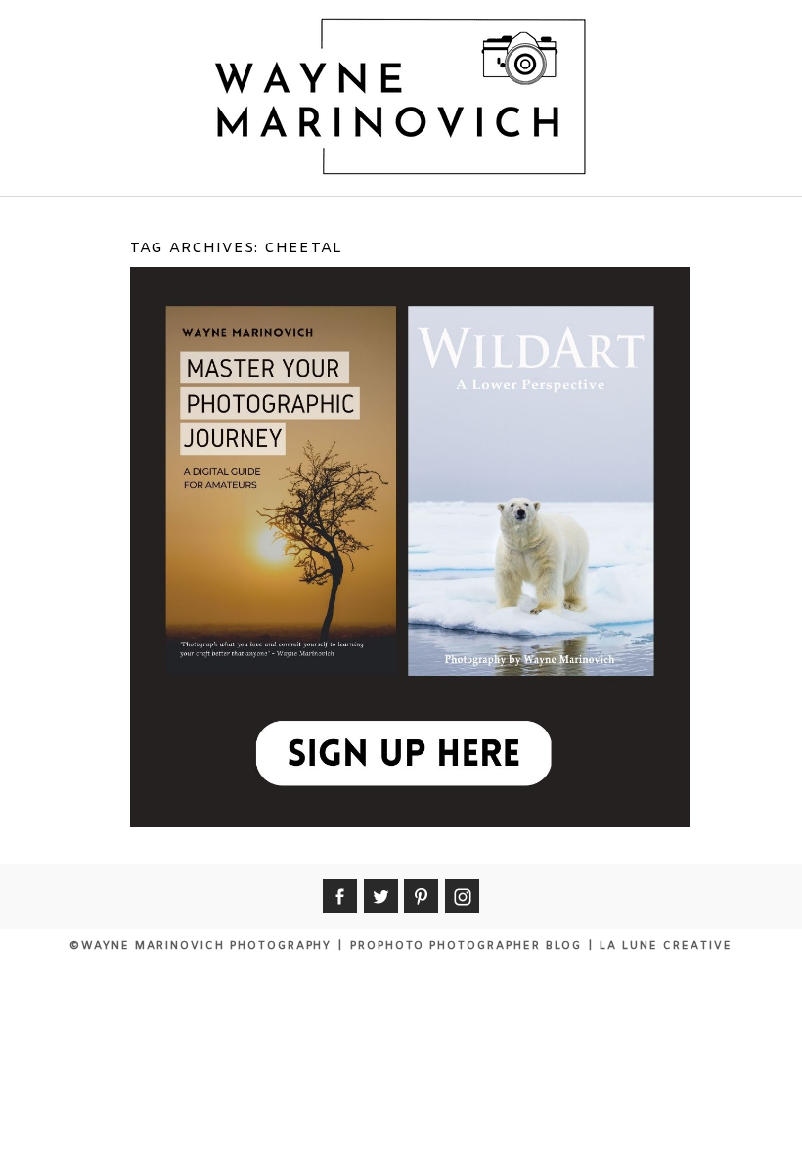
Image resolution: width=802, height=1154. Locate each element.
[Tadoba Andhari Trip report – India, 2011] (406, 463)
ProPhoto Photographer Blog (466, 946)
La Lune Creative (666, 946)
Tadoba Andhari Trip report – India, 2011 (407, 318)
